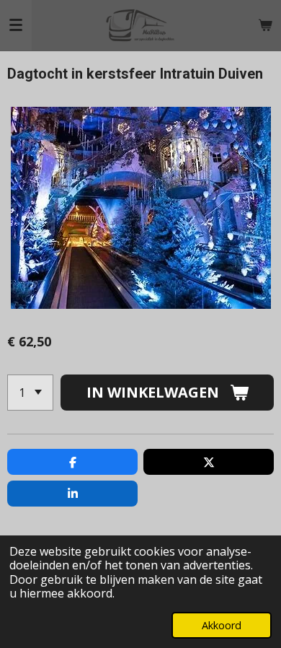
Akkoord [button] (221, 625)
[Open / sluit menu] (16, 25)
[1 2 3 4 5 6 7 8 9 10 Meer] (30, 393)
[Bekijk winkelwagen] (265, 25)
